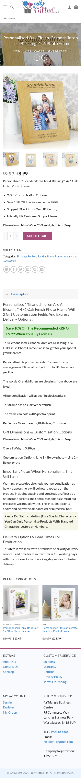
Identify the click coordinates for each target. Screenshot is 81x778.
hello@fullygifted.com (58, 741)
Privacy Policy (52, 676)
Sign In (7, 702)
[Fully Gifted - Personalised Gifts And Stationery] (40, 6)
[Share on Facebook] (13, 269)
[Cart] (76, 7)
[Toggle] (7, 294)
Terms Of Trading (54, 682)
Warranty (49, 666)
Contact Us (10, 666)
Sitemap (8, 671)
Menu (11, 18)
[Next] (71, 111)
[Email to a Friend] (28, 269)
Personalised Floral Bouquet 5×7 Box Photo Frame (20, 629)
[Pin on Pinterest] (35, 269)
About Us (9, 661)
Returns (48, 671)
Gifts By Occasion (34, 50)
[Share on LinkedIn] (42, 269)
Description (20, 294)
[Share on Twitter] (20, 269)
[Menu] (5, 7)
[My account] (69, 7)
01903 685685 (59, 731)
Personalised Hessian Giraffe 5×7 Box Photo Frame (60, 629)
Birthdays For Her (58, 50)
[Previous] (9, 111)
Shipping (49, 661)
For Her (42, 256)
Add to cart (37, 236)
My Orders (10, 712)
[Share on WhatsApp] (6, 269)
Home (16, 50)
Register (8, 707)
